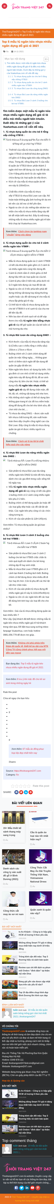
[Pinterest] (37, 1188)
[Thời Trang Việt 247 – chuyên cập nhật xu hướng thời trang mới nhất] (27, 6)
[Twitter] (21, 1188)
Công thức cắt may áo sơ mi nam (13, 913)
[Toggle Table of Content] (45, 59)
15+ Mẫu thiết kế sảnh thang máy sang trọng (12, 831)
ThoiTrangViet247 (11, 32)
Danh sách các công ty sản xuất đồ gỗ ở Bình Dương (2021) (12, 873)
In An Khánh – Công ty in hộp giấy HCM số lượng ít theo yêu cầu (35, 933)
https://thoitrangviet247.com (27, 771)
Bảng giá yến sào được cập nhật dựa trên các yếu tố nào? (34, 983)
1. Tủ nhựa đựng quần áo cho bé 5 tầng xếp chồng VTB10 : (29, 78)
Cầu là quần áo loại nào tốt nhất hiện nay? (39, 836)
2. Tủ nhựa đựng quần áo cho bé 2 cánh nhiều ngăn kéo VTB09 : (29, 83)
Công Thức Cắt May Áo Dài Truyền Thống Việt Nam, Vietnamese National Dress (40, 874)
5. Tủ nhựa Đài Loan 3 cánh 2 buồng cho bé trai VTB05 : (30, 102)
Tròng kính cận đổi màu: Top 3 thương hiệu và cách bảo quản (33, 958)
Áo (7, 51)
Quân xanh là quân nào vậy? (40, 911)
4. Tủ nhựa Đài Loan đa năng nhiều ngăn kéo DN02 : (30, 96)
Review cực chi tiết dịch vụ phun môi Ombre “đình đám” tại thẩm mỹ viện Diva (34, 970)
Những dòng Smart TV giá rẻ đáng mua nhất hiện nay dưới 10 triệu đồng (35, 945)
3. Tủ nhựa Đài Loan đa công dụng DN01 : (30, 90)
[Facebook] (16, 1188)
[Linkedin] (27, 1188)
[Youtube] (32, 1188)
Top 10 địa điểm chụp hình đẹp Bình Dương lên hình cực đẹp (33, 994)
